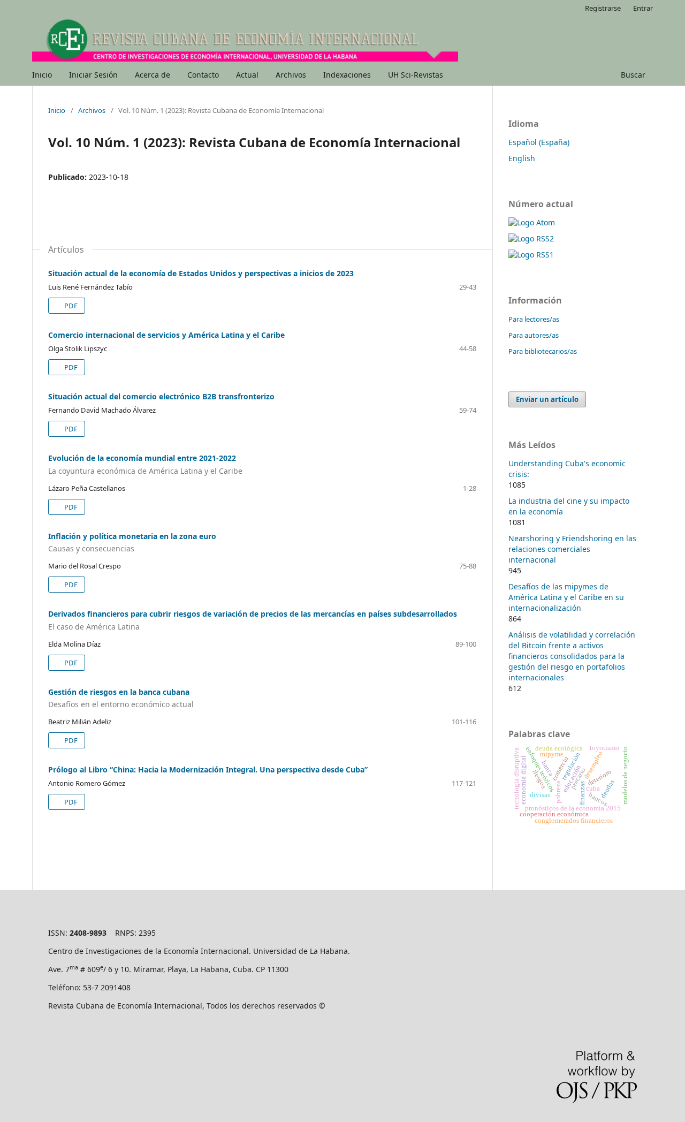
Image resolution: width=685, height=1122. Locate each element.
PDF (70, 305)
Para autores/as (533, 335)
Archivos (291, 75)
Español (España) (538, 142)
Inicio (42, 75)
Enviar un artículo (547, 399)
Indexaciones (347, 75)
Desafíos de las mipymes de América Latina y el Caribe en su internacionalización (566, 597)
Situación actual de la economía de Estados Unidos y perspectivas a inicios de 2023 (201, 273)
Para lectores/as (533, 319)
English (521, 158)
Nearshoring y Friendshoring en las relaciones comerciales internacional (572, 549)
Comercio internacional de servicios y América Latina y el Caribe (166, 335)
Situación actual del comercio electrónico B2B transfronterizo (161, 396)
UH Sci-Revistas (415, 75)
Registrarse (603, 8)
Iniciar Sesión (93, 75)
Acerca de (152, 75)
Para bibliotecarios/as (542, 351)
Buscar (633, 75)
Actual (247, 75)
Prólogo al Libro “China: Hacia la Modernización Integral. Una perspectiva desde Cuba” (208, 769)
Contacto (203, 75)
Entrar (643, 8)
